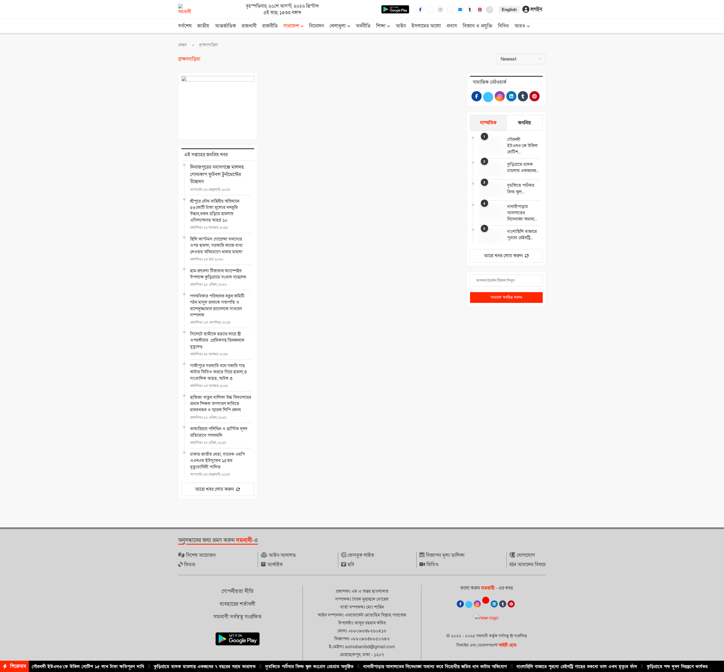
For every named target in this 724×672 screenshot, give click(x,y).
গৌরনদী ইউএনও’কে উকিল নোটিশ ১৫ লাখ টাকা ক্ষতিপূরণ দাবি (88, 667)
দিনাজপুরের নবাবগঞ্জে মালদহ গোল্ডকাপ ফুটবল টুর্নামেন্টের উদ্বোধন (217, 174)
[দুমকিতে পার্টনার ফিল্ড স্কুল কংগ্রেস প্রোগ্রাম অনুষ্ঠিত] (490, 189)
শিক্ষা (380, 26)
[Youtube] (450, 9)
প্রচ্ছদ (182, 45)
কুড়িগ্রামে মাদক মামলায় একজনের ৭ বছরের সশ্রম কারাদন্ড (205, 667)
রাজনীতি (270, 26)
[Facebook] (420, 9)
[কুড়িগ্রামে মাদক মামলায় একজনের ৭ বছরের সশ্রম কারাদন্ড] (490, 168)
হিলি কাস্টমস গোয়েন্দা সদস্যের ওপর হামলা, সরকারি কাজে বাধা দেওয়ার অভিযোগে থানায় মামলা (216, 245)
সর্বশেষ (184, 26)
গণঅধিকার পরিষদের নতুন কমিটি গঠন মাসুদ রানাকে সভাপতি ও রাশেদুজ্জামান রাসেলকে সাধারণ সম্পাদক (217, 305)
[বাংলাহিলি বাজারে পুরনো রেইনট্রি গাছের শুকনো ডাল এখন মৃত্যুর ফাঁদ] (490, 235)
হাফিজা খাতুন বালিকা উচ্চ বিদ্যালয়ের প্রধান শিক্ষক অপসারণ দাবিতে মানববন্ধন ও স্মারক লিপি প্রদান (220, 403)
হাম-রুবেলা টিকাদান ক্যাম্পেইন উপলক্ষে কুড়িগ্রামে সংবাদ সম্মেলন (218, 274)
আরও (519, 26)
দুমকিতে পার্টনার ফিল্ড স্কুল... (520, 188)
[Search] (543, 26)
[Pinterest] (479, 9)
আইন (401, 26)
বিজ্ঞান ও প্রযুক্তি (477, 26)
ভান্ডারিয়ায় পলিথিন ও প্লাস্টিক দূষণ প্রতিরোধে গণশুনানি (218, 432)
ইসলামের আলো (426, 26)
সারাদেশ (291, 26)
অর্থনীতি (363, 26)
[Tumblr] (469, 9)
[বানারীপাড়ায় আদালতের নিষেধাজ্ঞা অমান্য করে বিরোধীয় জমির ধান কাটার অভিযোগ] (490, 211)
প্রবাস (452, 26)
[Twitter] (430, 9)
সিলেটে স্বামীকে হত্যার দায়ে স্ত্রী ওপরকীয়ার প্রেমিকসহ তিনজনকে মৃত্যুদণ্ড (217, 340)
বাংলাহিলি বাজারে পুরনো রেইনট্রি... (522, 234)
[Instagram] (440, 9)
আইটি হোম (507, 645)
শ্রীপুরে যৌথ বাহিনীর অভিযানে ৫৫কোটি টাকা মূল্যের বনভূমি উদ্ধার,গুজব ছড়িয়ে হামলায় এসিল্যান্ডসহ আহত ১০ (214, 210)
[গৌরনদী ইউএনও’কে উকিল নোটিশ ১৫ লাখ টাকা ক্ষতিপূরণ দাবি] (490, 143)
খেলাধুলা (337, 26)
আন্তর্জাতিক (225, 26)
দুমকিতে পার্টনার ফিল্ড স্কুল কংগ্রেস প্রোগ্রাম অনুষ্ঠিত (309, 667)
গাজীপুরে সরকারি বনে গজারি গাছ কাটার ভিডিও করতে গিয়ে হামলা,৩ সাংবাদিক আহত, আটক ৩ (218, 372)
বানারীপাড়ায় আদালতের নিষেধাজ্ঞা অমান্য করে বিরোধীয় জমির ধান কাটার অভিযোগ (435, 667)
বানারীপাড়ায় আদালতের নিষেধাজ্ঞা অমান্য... (522, 213)
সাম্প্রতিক (488, 122)
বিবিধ (503, 26)
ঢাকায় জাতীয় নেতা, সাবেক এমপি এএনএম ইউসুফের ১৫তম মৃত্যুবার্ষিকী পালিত (217, 460)
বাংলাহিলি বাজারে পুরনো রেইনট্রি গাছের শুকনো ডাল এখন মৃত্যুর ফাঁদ (576, 667)
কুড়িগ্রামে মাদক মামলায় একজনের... (523, 167)
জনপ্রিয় (524, 122)
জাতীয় (203, 26)
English (509, 9)
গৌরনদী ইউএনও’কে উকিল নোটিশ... (522, 145)
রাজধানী (249, 26)
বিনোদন (316, 26)
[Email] (460, 9)
